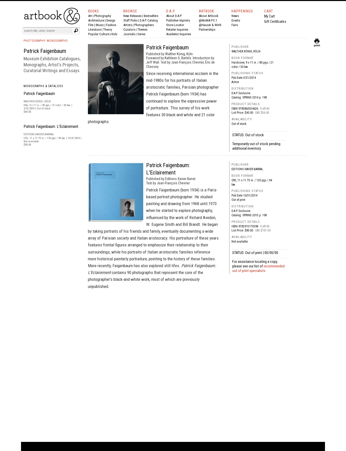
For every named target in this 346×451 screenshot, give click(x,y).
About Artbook (208, 16)
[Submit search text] (76, 30)
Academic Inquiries (178, 34)
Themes (142, 29)
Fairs (235, 25)
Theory (107, 29)
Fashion (111, 25)
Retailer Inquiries (177, 29)
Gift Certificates (275, 21)
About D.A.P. (174, 16)
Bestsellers (151, 16)
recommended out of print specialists (258, 268)
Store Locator (175, 25)
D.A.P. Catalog (149, 20)
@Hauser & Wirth (210, 25)
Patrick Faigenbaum (39, 93)
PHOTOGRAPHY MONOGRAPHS (46, 41)
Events (236, 20)
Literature (94, 29)
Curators (129, 29)
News (235, 16)
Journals (129, 34)
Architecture (96, 20)
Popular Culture (98, 34)
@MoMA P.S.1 (208, 20)
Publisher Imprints (178, 20)
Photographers (144, 25)
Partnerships (207, 29)
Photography (102, 16)
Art (90, 16)
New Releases (132, 16)
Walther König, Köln (246, 51)
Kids (114, 34)
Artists (127, 25)
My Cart (269, 16)
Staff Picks (130, 20)
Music (100, 25)
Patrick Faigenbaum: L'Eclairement (51, 126)
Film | (92, 25)
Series (141, 34)
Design (110, 20)
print (317, 44)
